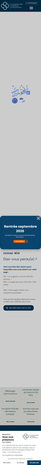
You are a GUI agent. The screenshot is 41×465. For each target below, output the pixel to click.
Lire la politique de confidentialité (12, 455)
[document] (20, 232)
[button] (38, 218)
